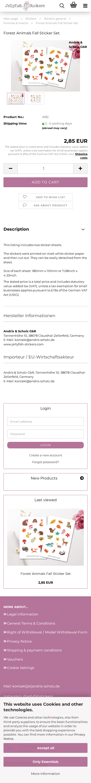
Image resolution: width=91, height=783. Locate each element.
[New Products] (82, 478)
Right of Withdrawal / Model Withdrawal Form (47, 632)
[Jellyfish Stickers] (23, 6)
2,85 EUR (45, 582)
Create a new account (45, 455)
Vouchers (15, 659)
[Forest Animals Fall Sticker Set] (45, 65)
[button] (11, 168)
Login (45, 445)
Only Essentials (45, 762)
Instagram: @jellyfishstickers (28, 696)
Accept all (45, 748)
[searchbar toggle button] (62, 6)
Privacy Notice (19, 641)
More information (45, 774)
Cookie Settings (20, 667)
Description (16, 229)
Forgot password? (45, 462)
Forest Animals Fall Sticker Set (46, 574)
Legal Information (22, 614)
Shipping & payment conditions (34, 650)
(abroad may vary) (54, 128)
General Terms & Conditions (31, 623)
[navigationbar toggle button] (85, 6)
